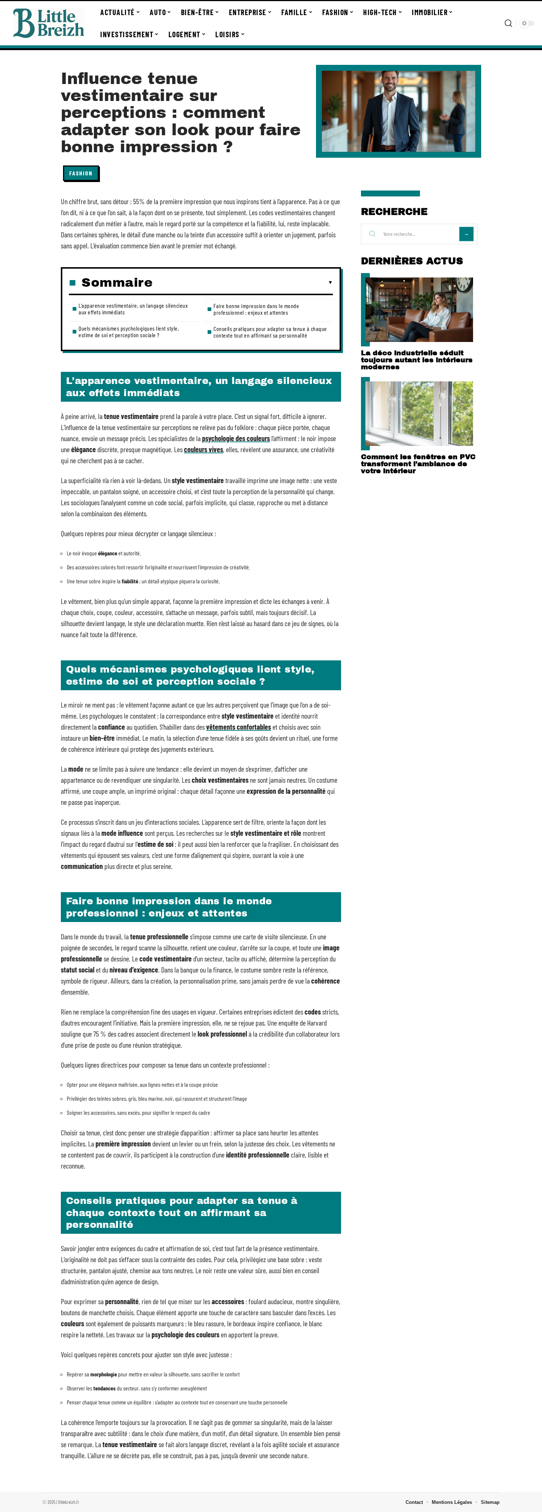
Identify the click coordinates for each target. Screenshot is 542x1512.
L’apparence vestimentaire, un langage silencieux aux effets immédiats (133, 308)
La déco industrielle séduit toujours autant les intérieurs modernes (417, 360)
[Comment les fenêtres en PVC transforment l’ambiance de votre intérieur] (419, 413)
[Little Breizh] (49, 23)
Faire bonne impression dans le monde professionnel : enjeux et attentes (256, 309)
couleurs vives (203, 449)
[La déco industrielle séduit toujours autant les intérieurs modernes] (419, 309)
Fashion (81, 173)
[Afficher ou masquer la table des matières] (243, 282)
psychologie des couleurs (236, 438)
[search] (508, 23)
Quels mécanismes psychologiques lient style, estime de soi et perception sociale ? (129, 331)
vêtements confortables (238, 726)
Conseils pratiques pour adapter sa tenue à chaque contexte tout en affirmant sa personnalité (270, 332)
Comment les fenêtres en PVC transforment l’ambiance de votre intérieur (418, 464)
